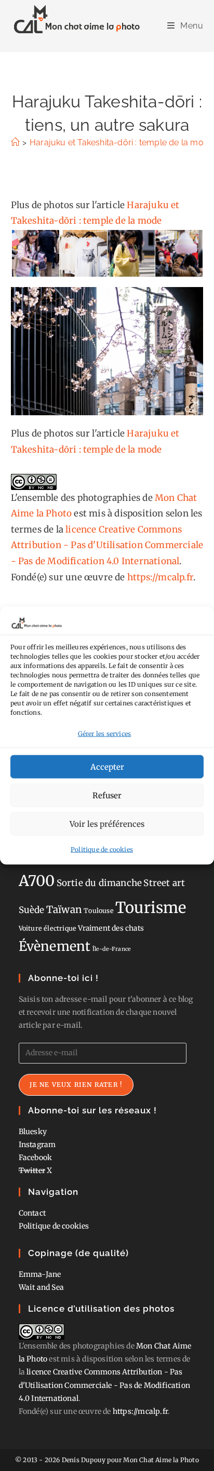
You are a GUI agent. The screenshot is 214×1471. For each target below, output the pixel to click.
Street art (164, 883)
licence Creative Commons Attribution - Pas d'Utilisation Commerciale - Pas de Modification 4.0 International (107, 545)
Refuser (107, 795)
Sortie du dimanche (99, 883)
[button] (35, 253)
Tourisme (150, 907)
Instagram (37, 1144)
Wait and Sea (41, 1287)
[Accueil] (15, 142)
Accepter (107, 766)
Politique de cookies (102, 849)
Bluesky (33, 1131)
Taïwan (64, 909)
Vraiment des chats (111, 928)
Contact (32, 1213)
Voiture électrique (48, 928)
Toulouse (99, 911)
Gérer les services (104, 733)
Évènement (55, 946)
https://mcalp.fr (160, 577)
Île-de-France (111, 949)
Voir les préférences (107, 823)
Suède (32, 910)
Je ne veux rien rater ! (76, 1084)
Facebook (35, 1157)
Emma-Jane (40, 1274)
